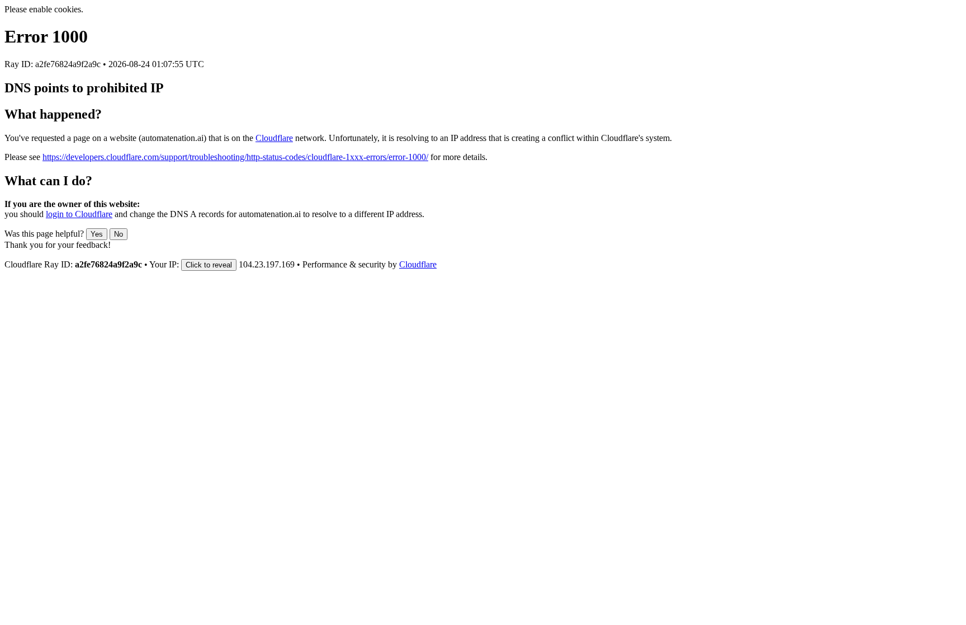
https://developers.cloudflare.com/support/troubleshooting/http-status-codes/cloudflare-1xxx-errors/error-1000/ (235, 157)
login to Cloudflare (79, 214)
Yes (97, 234)
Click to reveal (209, 265)
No (118, 234)
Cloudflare (274, 138)
